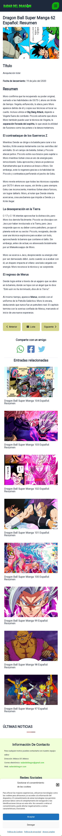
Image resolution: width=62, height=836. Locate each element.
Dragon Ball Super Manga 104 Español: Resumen (26, 402)
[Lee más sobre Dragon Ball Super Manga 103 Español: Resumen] (31, 425)
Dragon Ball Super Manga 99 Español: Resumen (26, 622)
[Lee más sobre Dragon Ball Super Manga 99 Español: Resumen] (31, 601)
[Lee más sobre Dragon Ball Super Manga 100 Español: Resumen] (31, 557)
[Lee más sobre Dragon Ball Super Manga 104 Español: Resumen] (31, 381)
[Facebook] (31, 349)
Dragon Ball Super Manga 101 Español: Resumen (26, 534)
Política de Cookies (15, 832)
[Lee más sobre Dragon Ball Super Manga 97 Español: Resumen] (31, 689)
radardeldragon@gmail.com (32, 763)
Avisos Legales (49, 832)
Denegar (31, 824)
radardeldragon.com (17, 766)
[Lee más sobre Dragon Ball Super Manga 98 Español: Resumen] (31, 645)
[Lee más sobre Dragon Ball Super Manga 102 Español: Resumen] (31, 469)
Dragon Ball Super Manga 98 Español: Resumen (26, 666)
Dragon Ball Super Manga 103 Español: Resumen (26, 446)
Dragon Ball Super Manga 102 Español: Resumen (26, 490)
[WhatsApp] (20, 349)
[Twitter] (41, 349)
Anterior (13, 326)
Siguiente (49, 326)
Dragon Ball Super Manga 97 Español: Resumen (26, 710)
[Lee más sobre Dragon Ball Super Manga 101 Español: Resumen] (31, 513)
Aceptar (31, 816)
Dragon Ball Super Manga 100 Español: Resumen (26, 578)
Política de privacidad (32, 832)
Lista (32, 326)
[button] (57, 784)
